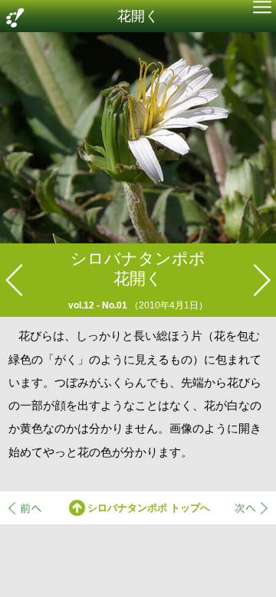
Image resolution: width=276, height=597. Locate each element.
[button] (262, 9)
